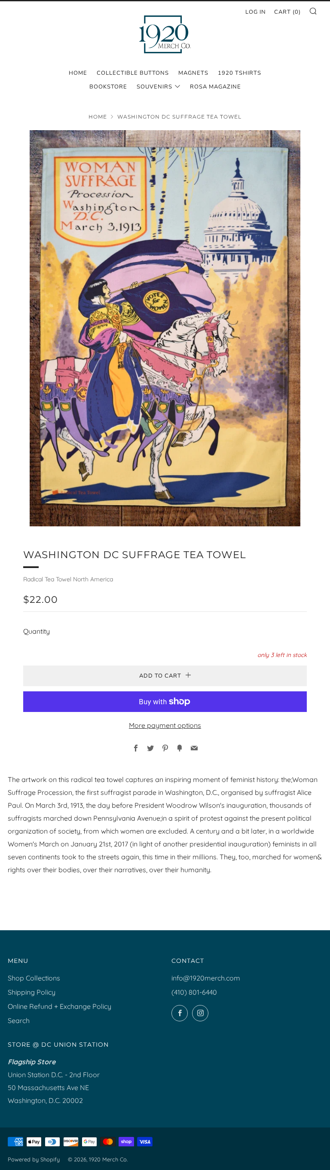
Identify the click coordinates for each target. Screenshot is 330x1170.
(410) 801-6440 (194, 992)
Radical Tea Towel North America (68, 579)
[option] (165, 328)
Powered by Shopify (34, 1159)
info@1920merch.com (205, 978)
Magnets (193, 73)
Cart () (287, 12)
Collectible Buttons (133, 73)
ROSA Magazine (215, 87)
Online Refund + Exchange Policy (59, 1006)
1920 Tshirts (239, 73)
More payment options (165, 725)
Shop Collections (34, 978)
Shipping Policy (31, 992)
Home (78, 73)
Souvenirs (154, 87)
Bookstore (108, 87)
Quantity (36, 631)
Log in (255, 12)
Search (19, 1020)
